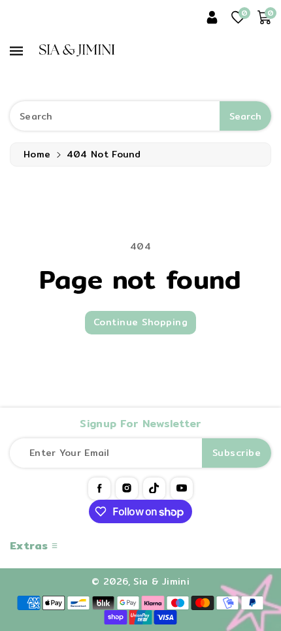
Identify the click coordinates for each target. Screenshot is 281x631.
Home (37, 154)
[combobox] (140, 116)
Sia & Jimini (161, 581)
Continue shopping (140, 322)
